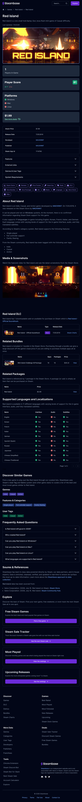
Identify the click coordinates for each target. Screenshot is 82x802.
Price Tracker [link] (37, 185)
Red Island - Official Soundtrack (28, 333)
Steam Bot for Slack (11, 772)
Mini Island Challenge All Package (29, 363)
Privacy (24, 797)
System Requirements (14, 177)
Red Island (19, 9)
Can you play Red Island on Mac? (18, 547)
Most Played (47, 705)
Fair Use (40, 797)
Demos (6, 709)
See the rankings (40, 681)
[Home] (3, 9)
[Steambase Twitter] (49, 777)
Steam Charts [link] (11, 185)
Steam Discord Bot (11, 767)
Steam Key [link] (50, 185)
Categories (7, 736)
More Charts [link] (72, 190)
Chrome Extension (10, 763)
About (47, 797)
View (75, 363)
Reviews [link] (23, 185)
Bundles (6, 713)
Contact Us (56, 797)
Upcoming (46, 717)
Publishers (7, 749)
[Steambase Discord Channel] (42, 777)
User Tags (7, 740)
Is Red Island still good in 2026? (18, 529)
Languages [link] (59, 190)
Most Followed (48, 709)
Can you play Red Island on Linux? (19, 553)
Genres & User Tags (13, 171)
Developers (8, 744)
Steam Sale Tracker (50, 732)
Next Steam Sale (10, 776)
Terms (32, 797)
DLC (5, 705)
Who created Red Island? (15, 535)
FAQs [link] (8, 194)
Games (9, 9)
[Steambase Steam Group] (46, 777)
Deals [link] (61, 185)
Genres (6, 732)
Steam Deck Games (50, 722)
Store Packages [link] (26, 190)
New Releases (47, 713)
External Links (11, 165)
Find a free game (40, 621)
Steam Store (55, 588)
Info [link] (38, 190)
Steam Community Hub (51, 591)
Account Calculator (11, 780)
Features (8, 159)
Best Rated (46, 700)
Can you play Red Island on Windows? (20, 541)
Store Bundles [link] (11, 190)
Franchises (7, 753)
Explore (75, 3)
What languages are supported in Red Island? (23, 559)
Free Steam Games (49, 740)
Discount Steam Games (51, 736)
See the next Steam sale (39, 641)
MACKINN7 (40, 140)
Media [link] (48, 190)
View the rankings (39, 661)
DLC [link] (71, 185)
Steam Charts (72, 333)
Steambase (45, 768)
